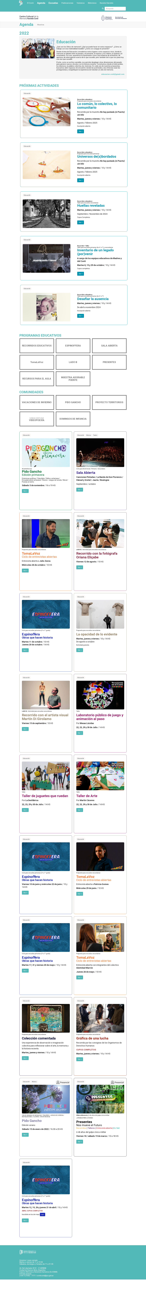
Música (88, 435)
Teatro (95, 435)
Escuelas (53, 3)
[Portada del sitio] (29, 17)
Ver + (80, 131)
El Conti (30, 3)
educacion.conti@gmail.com (112, 74)
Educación (27, 93)
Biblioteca (92, 3)
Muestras (40, 25)
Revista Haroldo (106, 3)
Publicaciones (67, 3)
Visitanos (81, 3)
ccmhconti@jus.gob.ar (45, 1276)
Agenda (41, 3)
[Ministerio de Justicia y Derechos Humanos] (114, 17)
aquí (42, 1214)
